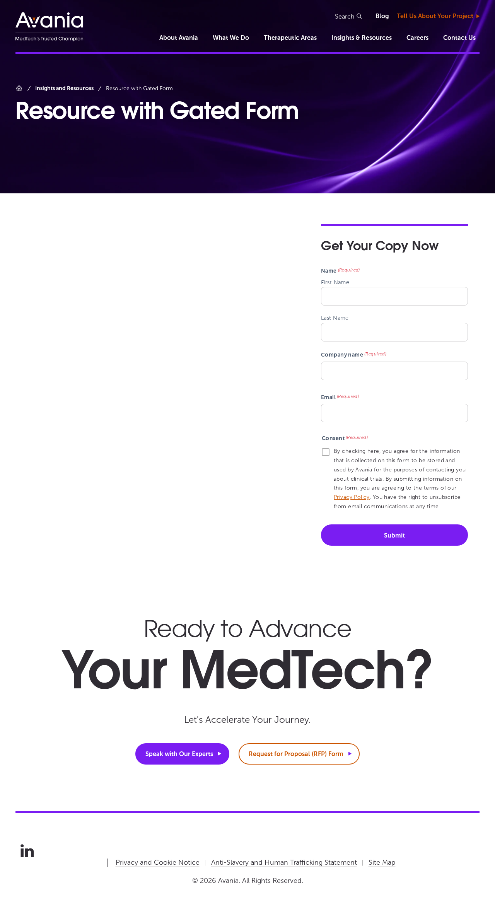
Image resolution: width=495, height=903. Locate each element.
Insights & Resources (361, 37)
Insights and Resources (64, 88)
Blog (382, 16)
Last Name (335, 317)
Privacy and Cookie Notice (158, 863)
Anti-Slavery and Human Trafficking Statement (284, 863)
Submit (394, 535)
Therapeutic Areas (290, 37)
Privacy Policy (352, 497)
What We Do (231, 37)
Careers (417, 37)
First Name (335, 282)
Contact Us (459, 37)
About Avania (178, 37)
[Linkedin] (27, 851)
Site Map (382, 863)
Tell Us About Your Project (435, 16)
